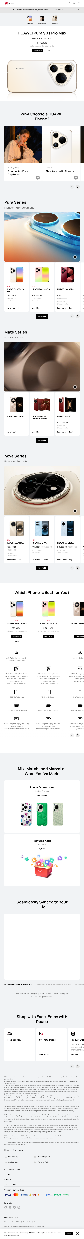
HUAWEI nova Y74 (39, 543)
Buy (49, 50)
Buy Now (58, 10)
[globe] (5, 1217)
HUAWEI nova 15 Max (15, 543)
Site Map (7, 1222)
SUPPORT (8, 1179)
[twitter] (10, 1207)
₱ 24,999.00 (11, 550)
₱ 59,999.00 (62, 298)
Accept (69, 1234)
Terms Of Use (16, 1222)
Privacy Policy (27, 1222)
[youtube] (14, 1207)
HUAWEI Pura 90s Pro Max (42, 33)
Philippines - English (12, 1218)
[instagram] (19, 1207)
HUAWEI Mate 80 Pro (15, 416)
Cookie (36, 1222)
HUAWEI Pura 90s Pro (41, 289)
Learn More (38, 50)
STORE (7, 1174)
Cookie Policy (15, 1235)
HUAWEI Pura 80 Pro (65, 289)
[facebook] (5, 1207)
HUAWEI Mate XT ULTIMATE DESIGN (39, 417)
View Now (74, 1055)
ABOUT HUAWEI (10, 1185)
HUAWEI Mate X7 (64, 416)
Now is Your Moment (42, 38)
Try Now (42, 849)
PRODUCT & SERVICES (13, 1169)
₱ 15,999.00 (47, 547)
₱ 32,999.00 (72, 547)
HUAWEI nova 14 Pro (65, 543)
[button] (69, 3)
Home (6, 1150)
